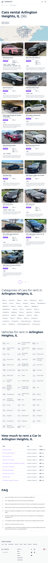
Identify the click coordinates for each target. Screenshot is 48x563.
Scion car (20, 306)
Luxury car (14, 309)
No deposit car (12, 324)
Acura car (11, 303)
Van (38, 387)
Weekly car (13, 315)
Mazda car (33, 303)
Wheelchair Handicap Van (10, 399)
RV (37, 343)
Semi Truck (39, 364)
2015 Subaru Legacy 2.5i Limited (10, 480)
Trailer (23, 375)
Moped (23, 410)
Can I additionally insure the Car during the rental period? (19, 500)
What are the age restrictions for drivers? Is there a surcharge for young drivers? (25, 504)
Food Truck (25, 359)
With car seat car (36, 324)
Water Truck (10, 375)
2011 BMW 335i (6, 477)
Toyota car (5, 303)
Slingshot (9, 415)
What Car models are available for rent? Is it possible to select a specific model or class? (25, 511)
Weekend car (21, 315)
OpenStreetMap (41, 40)
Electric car (26, 318)
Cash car (4, 324)
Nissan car (13, 306)
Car (6, 5)
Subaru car (26, 306)
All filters (6, 22)
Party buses (10, 544)
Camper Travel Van (25, 348)
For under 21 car (6, 321)
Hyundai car (25, 303)
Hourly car (12, 318)
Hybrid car (19, 318)
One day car (5, 318)
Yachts (21, 544)
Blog (18, 551)
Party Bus (39, 399)
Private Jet (39, 415)
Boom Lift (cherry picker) (10, 426)
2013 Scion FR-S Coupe (8, 460)
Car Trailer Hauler (9, 380)
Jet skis (16, 544)
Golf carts (35, 544)
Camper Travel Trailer (10, 348)
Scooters (30, 544)
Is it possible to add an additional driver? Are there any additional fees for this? (24, 520)
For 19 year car (34, 318)
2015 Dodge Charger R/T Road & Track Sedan (13, 463)
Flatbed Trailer (25, 380)
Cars (2, 544)
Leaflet (35, 40)
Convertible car (6, 312)
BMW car (4, 300)
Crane (23, 426)
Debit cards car (37, 321)
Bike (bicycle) (25, 415)
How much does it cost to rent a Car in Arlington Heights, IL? (20, 497)
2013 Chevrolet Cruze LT (8, 473)
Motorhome (40, 348)
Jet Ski (8, 405)
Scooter (39, 410)
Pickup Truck (40, 354)
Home (3, 5)
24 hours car (29, 315)
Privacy (18, 555)
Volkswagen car (34, 306)
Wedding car (14, 312)
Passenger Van (10, 394)
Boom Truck (25, 370)
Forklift (38, 421)
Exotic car (21, 309)
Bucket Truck (10, 364)
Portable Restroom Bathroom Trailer (9, 387)
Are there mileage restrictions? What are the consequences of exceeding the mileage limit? (24, 516)
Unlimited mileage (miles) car (23, 324)
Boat (38, 405)
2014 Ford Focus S (7, 456)
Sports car (21, 312)
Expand (24, 39)
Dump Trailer (40, 375)
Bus (23, 399)
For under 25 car (15, 321)
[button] (24, 31)
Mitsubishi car (6, 306)
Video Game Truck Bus (40, 359)
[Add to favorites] (22, 43)
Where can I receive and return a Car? (14, 524)
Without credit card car (26, 321)
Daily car (36, 315)
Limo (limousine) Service (26, 343)
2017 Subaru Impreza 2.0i (8, 466)
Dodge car (19, 300)
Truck (8, 354)
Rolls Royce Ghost (7, 449)
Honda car (18, 303)
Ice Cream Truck (11, 370)
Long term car (29, 312)
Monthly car (37, 312)
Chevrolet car (12, 300)
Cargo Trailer (40, 380)
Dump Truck (10, 359)
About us (19, 549)
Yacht (23, 405)
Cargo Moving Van (25, 394)
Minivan (39, 394)
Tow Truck (39, 370)
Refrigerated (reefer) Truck (25, 364)
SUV (8, 343)
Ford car (25, 300)
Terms (18, 553)
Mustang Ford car (6, 309)
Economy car (29, 309)
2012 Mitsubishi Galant (8, 470)
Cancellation (20, 557)
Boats (25, 544)
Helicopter (24, 421)
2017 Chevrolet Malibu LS (8, 453)
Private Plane (10, 421)
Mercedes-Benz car (41, 303)
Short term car (6, 315)
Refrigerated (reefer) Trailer (25, 387)
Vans (6, 544)
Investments (20, 559)
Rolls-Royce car (33, 300)
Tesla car (41, 300)
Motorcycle (9, 410)
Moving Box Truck (25, 354)
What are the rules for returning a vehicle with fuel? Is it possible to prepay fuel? (25, 507)
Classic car (36, 309)
